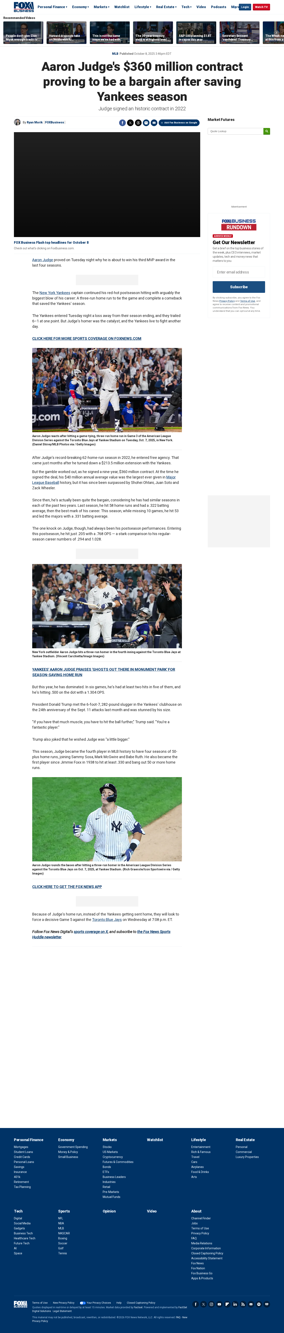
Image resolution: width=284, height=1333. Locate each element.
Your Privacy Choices (99, 1302)
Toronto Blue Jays (107, 919)
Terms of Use (247, 301)
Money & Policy (68, 1152)
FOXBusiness (54, 122)
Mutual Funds (111, 1197)
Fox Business (24, 7)
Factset (138, 1307)
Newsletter (251, 1304)
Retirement (21, 1182)
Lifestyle (142, 7)
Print (146, 122)
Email (154, 122)
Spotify (259, 1304)
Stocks (107, 1147)
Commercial (244, 1152)
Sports (64, 1211)
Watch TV (261, 7)
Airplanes (197, 1167)
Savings (19, 1167)
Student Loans (23, 1152)
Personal (241, 1147)
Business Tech (23, 1233)
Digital (18, 1218)
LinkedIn (235, 1304)
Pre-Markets (111, 1192)
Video (201, 7)
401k (17, 1177)
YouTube (219, 1304)
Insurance (20, 1172)
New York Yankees (55, 293)
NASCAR (64, 1233)
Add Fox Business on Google (180, 122)
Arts (194, 1177)
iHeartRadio (266, 1304)
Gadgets (19, 1228)
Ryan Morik (35, 122)
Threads (138, 122)
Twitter (130, 122)
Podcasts (218, 7)
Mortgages (21, 1147)
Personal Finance (51, 7)
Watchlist (122, 7)
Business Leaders (114, 1177)
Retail (106, 1187)
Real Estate (165, 7)
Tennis (62, 1253)
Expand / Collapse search (234, 7)
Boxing (62, 1238)
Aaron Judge (42, 260)
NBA (61, 1223)
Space (18, 1253)
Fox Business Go (201, 1273)
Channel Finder (201, 1218)
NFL (60, 1218)
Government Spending (73, 1147)
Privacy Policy (227, 301)
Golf (61, 1248)
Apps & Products (202, 1278)
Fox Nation (198, 1268)
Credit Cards (22, 1157)
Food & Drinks (200, 1172)
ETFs (106, 1172)
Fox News (197, 1263)
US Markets (110, 1152)
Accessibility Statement (206, 1258)
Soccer (62, 1243)
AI (15, 1248)
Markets (100, 7)
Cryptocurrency (113, 1157)
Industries (109, 1182)
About (196, 1211)
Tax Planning (22, 1187)
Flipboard (227, 1304)
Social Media (22, 1223)
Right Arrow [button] (276, 32)
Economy (79, 7)
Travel (195, 1157)
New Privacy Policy (63, 1302)
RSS (243, 1304)
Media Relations (201, 1243)
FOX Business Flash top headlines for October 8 (51, 243)
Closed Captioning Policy (207, 1253)
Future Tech (22, 1243)
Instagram (211, 1304)
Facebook (122, 122)
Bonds (107, 1167)
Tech (185, 7)
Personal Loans (24, 1162)
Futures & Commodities (118, 1162)
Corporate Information (206, 1248)
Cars (194, 1162)
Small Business (68, 1157)
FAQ (194, 1238)
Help (118, 1302)
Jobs (194, 1223)
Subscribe (239, 287)
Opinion (109, 1211)
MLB (115, 53)
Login (245, 7)
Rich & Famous (201, 1152)
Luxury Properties (247, 1157)
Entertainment (200, 1147)
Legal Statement (62, 1311)
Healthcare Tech (24, 1238)
